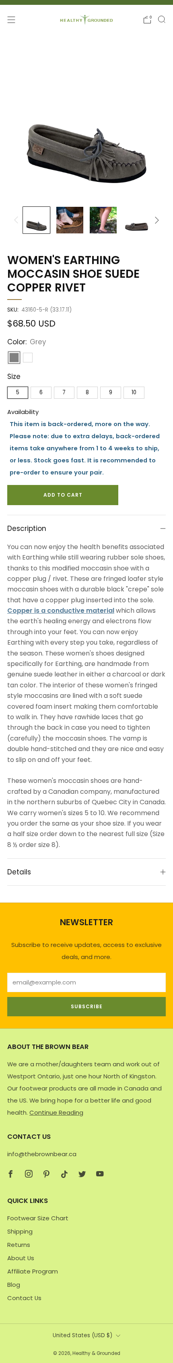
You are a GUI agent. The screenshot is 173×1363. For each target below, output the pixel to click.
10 (134, 392)
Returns (18, 1244)
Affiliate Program (32, 1271)
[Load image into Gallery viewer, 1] (36, 220)
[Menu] (11, 20)
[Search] (162, 19)
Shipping (20, 1231)
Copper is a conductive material (60, 610)
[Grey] (14, 357)
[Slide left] (17, 220)
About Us (20, 1258)
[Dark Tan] (27, 357)
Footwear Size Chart (37, 1218)
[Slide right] (155, 220)
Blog (13, 1284)
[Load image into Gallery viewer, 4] (136, 220)
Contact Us (24, 1298)
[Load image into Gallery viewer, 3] (103, 220)
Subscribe (87, 1006)
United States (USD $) (82, 1335)
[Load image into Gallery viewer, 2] (69, 220)
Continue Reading (56, 1112)
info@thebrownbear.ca (41, 1154)
